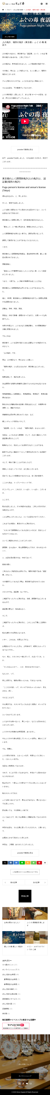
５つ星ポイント (8, 965)
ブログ (25, 1069)
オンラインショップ (9, 969)
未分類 (4, 1013)
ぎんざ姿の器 (7, 1004)
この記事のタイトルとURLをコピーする (25, 872)
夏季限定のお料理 (10, 979)
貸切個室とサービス (9, 999)
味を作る (25, 1051)
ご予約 (25, 1060)
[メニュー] (46, 3)
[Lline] (22, 862)
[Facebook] (23, 1083)
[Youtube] (27, 1083)
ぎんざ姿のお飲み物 (9, 994)
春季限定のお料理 (10, 984)
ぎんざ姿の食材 (9, 37)
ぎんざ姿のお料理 (8, 974)
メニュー (25, 1055)
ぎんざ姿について (25, 1064)
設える (25, 1047)
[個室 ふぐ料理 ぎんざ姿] (25, 1040)
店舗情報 (5, 1009)
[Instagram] (19, 1083)
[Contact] (30, 1083)
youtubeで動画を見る (25, 149)
